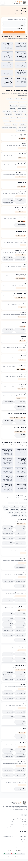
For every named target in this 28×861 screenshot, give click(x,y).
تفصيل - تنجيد (15, 124)
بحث (12, 821)
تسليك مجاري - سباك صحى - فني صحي (9, 127)
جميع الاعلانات (23, 836)
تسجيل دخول (23, 826)
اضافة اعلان (10, 834)
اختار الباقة (24, 834)
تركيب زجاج (21, 340)
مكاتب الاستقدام (23, 105)
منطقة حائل (17, 512)
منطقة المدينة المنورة (14, 509)
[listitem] (25, 815)
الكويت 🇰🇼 (17, 853)
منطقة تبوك (6, 509)
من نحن (24, 824)
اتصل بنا (11, 824)
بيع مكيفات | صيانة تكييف (21, 130)
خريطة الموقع (10, 826)
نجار (25, 114)
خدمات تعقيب (9, 98)
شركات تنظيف (12, 108)
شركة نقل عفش (23, 102)
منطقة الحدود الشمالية (14, 506)
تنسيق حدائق (12, 117)
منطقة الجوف (23, 506)
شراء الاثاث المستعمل (22, 108)
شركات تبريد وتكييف (22, 127)
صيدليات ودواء (7, 124)
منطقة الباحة (21, 562)
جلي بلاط (21, 326)
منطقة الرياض (5, 506)
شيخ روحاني (21, 350)
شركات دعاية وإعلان (8, 114)
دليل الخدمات (16, 98)
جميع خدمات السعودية (8, 836)
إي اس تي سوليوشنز (11, 856)
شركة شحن (21, 359)
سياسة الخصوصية (9, 850)
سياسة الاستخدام (18, 850)
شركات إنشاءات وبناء (14, 102)
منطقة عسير (10, 512)
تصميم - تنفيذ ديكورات (7, 111)
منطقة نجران (14, 515)
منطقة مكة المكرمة (22, 515)
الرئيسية (24, 821)
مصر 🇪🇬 (12, 853)
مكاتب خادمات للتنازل (18, 114)
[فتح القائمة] (2, 2)
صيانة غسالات (5, 117)
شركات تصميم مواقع (22, 111)
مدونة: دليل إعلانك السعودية (22, 840)
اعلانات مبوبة (23, 98)
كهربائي (14, 111)
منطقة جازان (23, 512)
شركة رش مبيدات (23, 124)
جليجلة (22, 553)
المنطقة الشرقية (20, 523)
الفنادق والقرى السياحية (21, 117)
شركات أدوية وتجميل (14, 105)
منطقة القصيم (23, 509)
